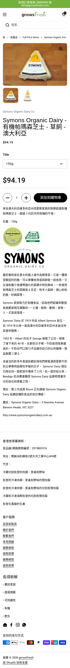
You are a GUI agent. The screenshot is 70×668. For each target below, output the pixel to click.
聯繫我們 (8, 536)
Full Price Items (31, 37)
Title (6, 154)
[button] (63, 14)
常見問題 (8, 542)
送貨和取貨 (10, 524)
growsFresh (26, 657)
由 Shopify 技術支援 (15, 662)
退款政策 (8, 553)
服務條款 (8, 548)
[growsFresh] (34, 14)
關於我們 (8, 530)
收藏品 (14, 37)
